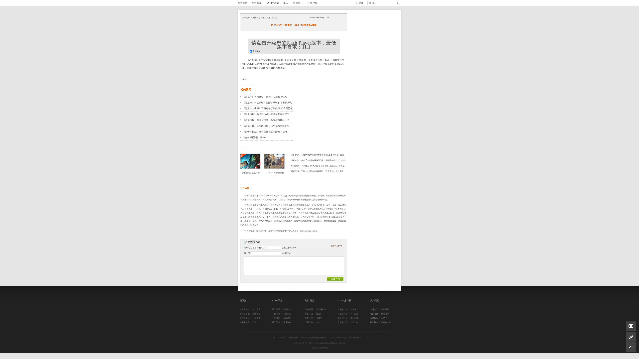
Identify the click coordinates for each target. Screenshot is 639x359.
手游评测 (276, 318)
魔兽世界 (309, 318)
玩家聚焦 (257, 314)
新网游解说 (245, 314)
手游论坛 (276, 322)
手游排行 (287, 314)
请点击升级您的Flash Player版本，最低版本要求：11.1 (293, 45)
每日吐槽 (374, 314)
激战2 (318, 314)
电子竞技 (354, 322)
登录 (361, 3)
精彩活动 (385, 314)
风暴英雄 (309, 322)
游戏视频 (266, 17)
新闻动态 (256, 17)
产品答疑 (365, 337)
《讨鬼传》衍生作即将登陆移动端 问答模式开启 (267, 102)
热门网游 (309, 300)
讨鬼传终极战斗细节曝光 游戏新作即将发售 (265, 131)
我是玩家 (374, 318)
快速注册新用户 (289, 247)
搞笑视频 (374, 322)
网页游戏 (354, 314)
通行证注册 (354, 337)
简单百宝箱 (386, 322)
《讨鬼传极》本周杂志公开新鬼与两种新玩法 (266, 120)
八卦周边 (374, 300)
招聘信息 (322, 337)
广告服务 (304, 337)
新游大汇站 (245, 318)
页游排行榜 (342, 314)
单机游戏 (354, 318)
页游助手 (385, 318)
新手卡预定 (245, 322)
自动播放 (256, 51)
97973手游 (277, 300)
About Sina (284, 337)
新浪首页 (242, 3)
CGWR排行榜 (344, 300)
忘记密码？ (287, 253)
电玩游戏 (354, 309)
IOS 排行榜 (342, 318)
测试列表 (287, 309)
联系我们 (313, 337)
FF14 (318, 322)
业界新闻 (287, 322)
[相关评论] (631, 326)
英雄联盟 (309, 309)
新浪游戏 (256, 3)
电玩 (285, 3)
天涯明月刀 (321, 309)
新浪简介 (275, 337)
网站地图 (294, 337)
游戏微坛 (385, 309)
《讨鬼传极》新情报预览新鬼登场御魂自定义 (266, 114)
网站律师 (331, 337)
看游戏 (256, 322)
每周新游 (287, 318)
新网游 (243, 300)
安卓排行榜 (342, 322)
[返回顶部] (631, 348)
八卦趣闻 (374, 309)
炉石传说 (309, 314)
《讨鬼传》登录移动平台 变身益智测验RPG (265, 97)
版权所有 (324, 348)
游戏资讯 (257, 309)
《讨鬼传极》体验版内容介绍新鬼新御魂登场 (266, 126)
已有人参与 (336, 245)
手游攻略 (276, 314)
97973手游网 (272, 3)
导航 (298, 3)
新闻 (371, 3)
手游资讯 (276, 309)
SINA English (342, 337)
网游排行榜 (342, 309)
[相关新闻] (631, 337)
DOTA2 (319, 318)
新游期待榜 (245, 309)
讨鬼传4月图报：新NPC (255, 137)
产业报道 (257, 318)
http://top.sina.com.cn (308, 231)
